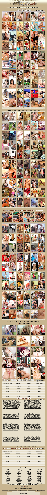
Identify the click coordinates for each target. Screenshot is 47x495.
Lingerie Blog (7, 386)
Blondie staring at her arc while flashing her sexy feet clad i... (10, 400)
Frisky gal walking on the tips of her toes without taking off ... (32, 423)
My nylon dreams (24, 493)
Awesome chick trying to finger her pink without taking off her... (32, 400)
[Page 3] (22, 110)
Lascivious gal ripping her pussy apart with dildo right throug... (32, 442)
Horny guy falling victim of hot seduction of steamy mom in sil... (32, 437)
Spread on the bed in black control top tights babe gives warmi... (11, 435)
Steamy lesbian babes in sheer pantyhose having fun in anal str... (32, 414)
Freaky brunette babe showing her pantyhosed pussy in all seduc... (11, 436)
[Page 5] (30, 110)
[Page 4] (26, 110)
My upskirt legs (39, 381)
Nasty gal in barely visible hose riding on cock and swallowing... (32, 434)
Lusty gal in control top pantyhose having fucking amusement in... (32, 408)
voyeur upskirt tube (39, 453)
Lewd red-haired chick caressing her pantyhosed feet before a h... (32, 403)
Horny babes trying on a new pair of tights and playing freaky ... (32, 415)
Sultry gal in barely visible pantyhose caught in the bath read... (11, 424)
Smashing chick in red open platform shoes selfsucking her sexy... (32, 418)
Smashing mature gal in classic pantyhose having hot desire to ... (32, 439)
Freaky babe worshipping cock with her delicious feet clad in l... (32, 402)
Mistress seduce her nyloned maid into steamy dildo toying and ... (32, 436)
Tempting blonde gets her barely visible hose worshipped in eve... (11, 406)
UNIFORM (29, 7)
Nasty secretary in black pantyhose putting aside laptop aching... (11, 442)
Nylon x (18, 381)
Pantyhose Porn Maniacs (32, 490)
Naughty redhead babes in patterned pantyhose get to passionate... (32, 430)
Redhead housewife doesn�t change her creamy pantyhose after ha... (12, 402)
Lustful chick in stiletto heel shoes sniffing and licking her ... (10, 430)
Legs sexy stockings (18, 386)
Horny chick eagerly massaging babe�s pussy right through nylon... (11, 405)
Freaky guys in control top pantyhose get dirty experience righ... (11, 413)
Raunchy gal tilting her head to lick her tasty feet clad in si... (31, 404)
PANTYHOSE (19, 7)
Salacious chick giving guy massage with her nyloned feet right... (11, 427)
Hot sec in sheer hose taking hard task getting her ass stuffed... (11, 415)
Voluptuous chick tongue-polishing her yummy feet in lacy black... (32, 417)
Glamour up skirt (29, 383)
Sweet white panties (18, 383)
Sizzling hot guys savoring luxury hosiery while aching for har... (32, 426)
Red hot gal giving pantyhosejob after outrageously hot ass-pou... (32, 422)
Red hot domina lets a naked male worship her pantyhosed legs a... (11, 414)
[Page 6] (34, 110)
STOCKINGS (25, 7)
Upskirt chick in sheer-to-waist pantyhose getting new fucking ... (11, 401)
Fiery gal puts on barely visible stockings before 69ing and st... (11, 439)
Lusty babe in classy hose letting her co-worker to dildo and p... (32, 401)
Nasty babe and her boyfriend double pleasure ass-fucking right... (32, 416)
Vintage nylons (18, 453)
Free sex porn (29, 453)
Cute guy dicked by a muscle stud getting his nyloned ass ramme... (11, 429)
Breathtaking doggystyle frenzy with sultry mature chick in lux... (11, 407)
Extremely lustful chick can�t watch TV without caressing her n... (32, 427)
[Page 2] (18, 110)
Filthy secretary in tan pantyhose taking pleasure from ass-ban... (11, 434)
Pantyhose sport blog (17, 490)
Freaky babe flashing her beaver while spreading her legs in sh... (11, 440)
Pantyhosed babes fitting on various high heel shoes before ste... (11, 426)
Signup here (39, 386)
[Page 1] (14, 110)
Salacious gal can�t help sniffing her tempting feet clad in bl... (11, 403)
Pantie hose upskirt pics (27, 440)
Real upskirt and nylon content (7, 490)
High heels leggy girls (7, 381)
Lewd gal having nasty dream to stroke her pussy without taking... (11, 412)
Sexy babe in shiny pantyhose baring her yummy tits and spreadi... (11, 423)
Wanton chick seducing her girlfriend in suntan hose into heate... (11, 417)
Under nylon (28, 381)
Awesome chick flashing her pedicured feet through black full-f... (32, 407)
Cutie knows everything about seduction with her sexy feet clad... (32, 425)
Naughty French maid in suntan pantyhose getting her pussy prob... (11, 404)
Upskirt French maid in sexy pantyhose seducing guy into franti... (11, 438)
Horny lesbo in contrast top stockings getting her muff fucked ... (11, 441)
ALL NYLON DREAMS (12, 7)
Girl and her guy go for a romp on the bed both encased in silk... (32, 428)
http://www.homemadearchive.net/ (7, 383)
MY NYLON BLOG (35, 7)
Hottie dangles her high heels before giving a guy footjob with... (32, 438)
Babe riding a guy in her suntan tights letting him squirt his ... (10, 408)
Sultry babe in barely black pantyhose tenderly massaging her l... (32, 413)
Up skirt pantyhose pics (41, 490)
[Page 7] (38, 110)
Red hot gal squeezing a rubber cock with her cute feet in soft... (11, 422)
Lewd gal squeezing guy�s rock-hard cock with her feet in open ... (32, 406)
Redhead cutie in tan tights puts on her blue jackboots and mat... (32, 424)
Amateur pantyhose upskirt (39, 383)
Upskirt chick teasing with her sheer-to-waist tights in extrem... (11, 418)
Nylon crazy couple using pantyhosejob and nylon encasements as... (33, 429)
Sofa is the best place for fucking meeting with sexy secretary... (11, 437)
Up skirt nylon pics (7, 453)
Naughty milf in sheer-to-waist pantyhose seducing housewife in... (32, 412)
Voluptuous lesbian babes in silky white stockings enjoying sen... (32, 441)
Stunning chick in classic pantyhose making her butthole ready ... (11, 428)
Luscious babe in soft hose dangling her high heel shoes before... (32, 405)
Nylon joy (29, 386)
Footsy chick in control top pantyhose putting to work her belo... (11, 425)
